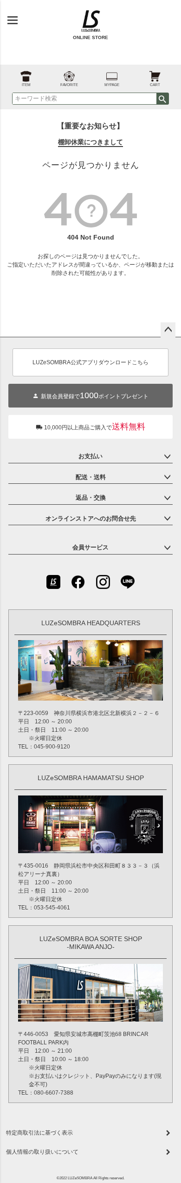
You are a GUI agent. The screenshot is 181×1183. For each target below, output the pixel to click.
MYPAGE (111, 85)
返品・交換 (91, 497)
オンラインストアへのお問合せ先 (90, 518)
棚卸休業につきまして (90, 142)
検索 (162, 98)
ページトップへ (168, 329)
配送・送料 (91, 477)
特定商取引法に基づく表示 (39, 1133)
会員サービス (90, 547)
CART (155, 85)
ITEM (26, 85)
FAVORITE (69, 85)
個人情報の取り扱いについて (42, 1152)
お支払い (90, 456)
